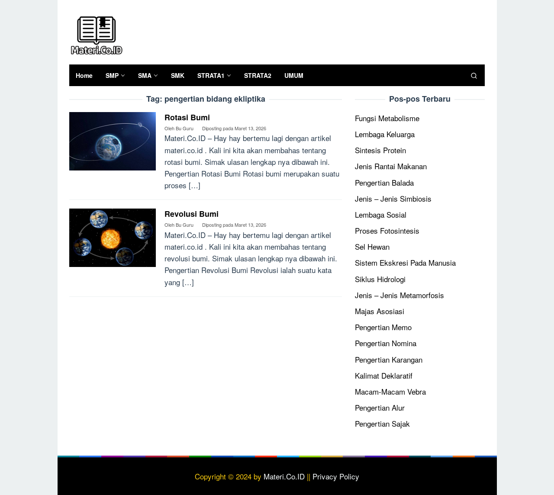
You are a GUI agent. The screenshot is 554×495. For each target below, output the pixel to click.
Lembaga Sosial (380, 214)
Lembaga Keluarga (385, 134)
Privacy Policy (335, 476)
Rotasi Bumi (187, 117)
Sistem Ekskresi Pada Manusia (405, 262)
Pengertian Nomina (385, 343)
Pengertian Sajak (382, 423)
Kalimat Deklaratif (383, 375)
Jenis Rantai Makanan (391, 166)
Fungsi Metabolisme (387, 117)
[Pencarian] (474, 75)
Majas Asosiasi (379, 310)
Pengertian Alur (380, 407)
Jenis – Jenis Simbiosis (393, 198)
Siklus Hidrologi (380, 278)
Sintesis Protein (380, 150)
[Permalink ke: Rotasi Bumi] (112, 140)
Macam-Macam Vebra (390, 391)
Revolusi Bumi (191, 213)
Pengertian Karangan (388, 359)
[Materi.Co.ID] (96, 34)
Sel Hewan (372, 246)
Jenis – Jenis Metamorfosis (399, 294)
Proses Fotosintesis (387, 230)
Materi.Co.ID (284, 476)
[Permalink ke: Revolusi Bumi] (112, 236)
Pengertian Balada (384, 182)
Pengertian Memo (383, 326)
